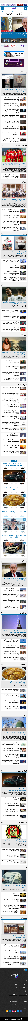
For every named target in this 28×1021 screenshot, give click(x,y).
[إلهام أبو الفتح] (14, 56)
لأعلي (24, 970)
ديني (16, 991)
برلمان (25, 1004)
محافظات (15, 997)
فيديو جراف (24, 997)
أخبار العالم (24, 994)
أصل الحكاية (15, 994)
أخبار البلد (12, 11)
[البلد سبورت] (20, 5)
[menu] (25, 8)
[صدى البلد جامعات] (13, 5)
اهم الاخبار (19, 11)
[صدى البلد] (14, 8)
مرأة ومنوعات (24, 991)
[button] (26, 27)
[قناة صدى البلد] (25, 5)
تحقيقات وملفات (14, 1004)
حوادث (6, 11)
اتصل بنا (16, 1014)
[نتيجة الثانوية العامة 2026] (14, 47)
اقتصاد (25, 1001)
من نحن (22, 1014)
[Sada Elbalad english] (3, 5)
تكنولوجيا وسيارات (13, 1001)
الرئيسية (25, 11)
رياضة (16, 984)
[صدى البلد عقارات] (8, 5)
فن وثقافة (25, 987)
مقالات (25, 1008)
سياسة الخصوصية (8, 1014)
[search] (2, 8)
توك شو (15, 987)
